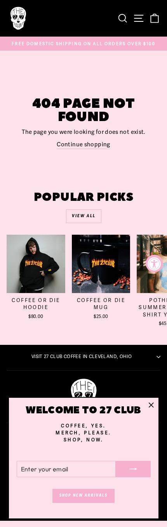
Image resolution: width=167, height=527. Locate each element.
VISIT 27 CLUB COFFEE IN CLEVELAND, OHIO (81, 356)
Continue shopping (83, 144)
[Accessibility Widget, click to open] (154, 263)
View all (84, 216)
